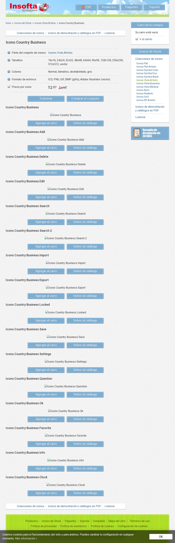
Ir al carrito (146, 39)
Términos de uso (140, 521)
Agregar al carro (46, 123)
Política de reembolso (73, 526)
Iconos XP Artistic (146, 100)
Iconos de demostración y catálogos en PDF (74, 33)
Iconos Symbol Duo (147, 73)
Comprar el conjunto (85, 98)
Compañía (99, 521)
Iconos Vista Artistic (60, 52)
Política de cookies (102, 526)
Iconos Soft (143, 96)
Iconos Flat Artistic (146, 66)
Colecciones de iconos (30, 33)
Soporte (154, 7)
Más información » (26, 538)
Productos (109, 7)
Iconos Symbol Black (148, 76)
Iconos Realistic (145, 93)
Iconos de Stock (51, 521)
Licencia (110, 33)
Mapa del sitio (116, 521)
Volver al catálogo (85, 123)
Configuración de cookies (133, 526)
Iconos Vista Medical (147, 86)
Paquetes (131, 7)
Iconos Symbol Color (147, 70)
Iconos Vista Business (148, 83)
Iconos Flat (142, 63)
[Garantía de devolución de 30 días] (150, 133)
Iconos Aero (143, 90)
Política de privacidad (44, 526)
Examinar (46, 98)
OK (161, 536)
